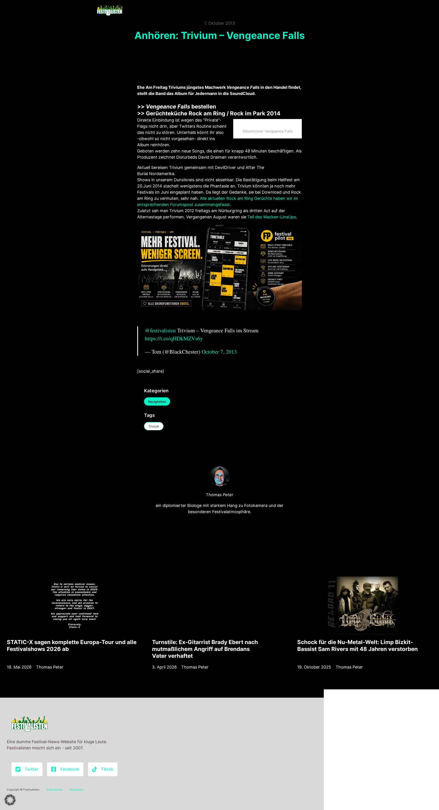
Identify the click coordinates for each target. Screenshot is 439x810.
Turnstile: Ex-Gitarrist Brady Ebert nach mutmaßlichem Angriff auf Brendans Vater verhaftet (205, 649)
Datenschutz (54, 789)
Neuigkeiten (157, 402)
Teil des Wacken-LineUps (271, 216)
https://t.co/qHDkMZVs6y (174, 338)
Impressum (76, 789)
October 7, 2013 (219, 351)
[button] (10, 800)
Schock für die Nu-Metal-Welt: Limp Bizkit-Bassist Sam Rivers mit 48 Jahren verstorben (357, 645)
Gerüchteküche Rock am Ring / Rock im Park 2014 (213, 113)
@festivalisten (160, 330)
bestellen (181, 106)
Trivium (153, 426)
